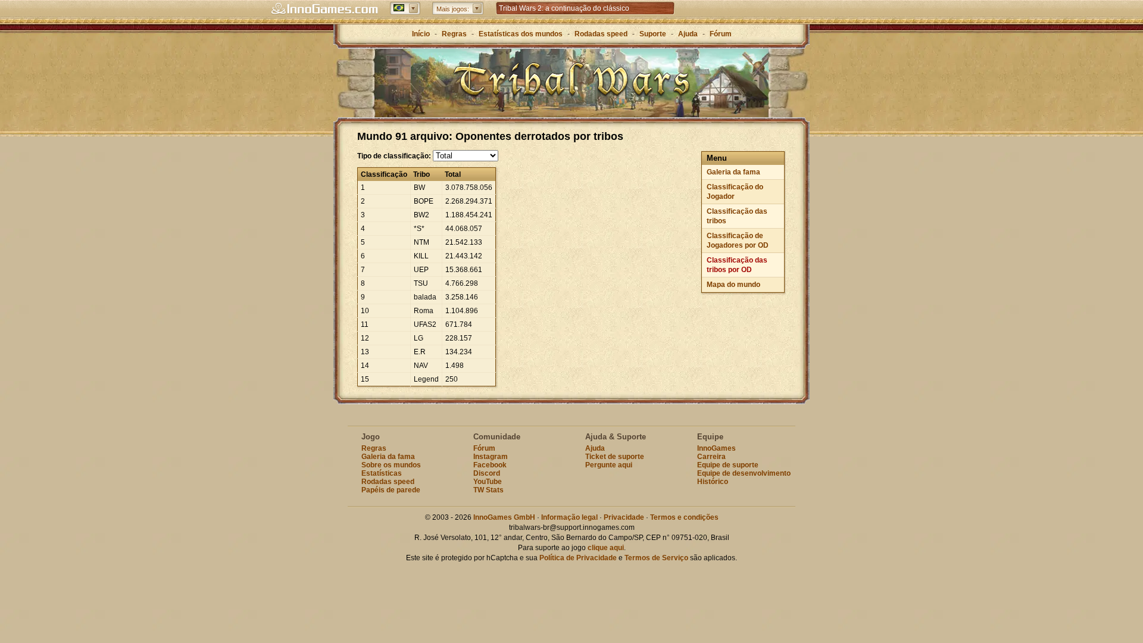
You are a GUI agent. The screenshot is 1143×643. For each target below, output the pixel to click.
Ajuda (688, 34)
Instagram (490, 456)
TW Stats (488, 490)
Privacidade (624, 517)
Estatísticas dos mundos (521, 34)
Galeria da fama (733, 172)
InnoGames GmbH (504, 517)
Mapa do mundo (733, 284)
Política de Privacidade (578, 558)
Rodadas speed (600, 34)
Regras (454, 34)
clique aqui (606, 548)
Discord (486, 473)
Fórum (721, 34)
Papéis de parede (390, 490)
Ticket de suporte (614, 456)
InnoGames (716, 448)
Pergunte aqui (608, 465)
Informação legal (569, 517)
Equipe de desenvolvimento (744, 473)
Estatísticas (381, 473)
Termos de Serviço (656, 558)
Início (421, 34)
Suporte (652, 34)
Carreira (711, 456)
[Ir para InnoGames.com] (324, 9)
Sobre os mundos (391, 465)
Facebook (490, 465)
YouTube (487, 481)
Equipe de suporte (727, 465)
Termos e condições (684, 517)
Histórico (712, 481)
